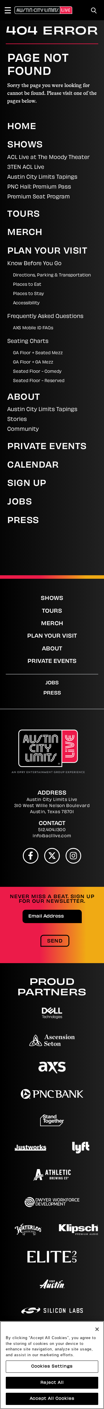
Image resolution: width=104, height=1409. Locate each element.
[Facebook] (30, 856)
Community (23, 429)
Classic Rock (68, 1301)
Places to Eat (27, 285)
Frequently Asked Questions (45, 316)
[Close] (97, 1329)
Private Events (47, 447)
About (23, 398)
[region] (52, 1365)
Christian (24, 1301)
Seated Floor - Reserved (38, 381)
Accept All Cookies (52, 1399)
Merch (24, 233)
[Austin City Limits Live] (43, 10)
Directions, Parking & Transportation (52, 275)
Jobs (19, 502)
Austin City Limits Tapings (42, 177)
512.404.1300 (52, 830)
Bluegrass (73, 1289)
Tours (23, 215)
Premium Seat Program (38, 197)
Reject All (52, 1383)
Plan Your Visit (47, 251)
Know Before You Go (34, 264)
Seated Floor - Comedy (37, 372)
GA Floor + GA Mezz (33, 362)
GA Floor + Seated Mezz (38, 353)
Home (21, 127)
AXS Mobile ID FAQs (33, 328)
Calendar (33, 466)
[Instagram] (73, 856)
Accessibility (26, 303)
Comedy (23, 1313)
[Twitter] (52, 856)
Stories (17, 419)
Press (23, 521)
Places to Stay (28, 294)
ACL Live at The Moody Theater (48, 157)
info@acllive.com (52, 836)
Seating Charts (28, 341)
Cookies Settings (52, 1366)
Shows (25, 145)
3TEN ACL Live (25, 167)
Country (70, 1313)
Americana (26, 1289)
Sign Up (26, 484)
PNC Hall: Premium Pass (39, 187)
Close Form (91, 1138)
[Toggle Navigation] (10, 10)
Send (55, 941)
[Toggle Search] (94, 11)
